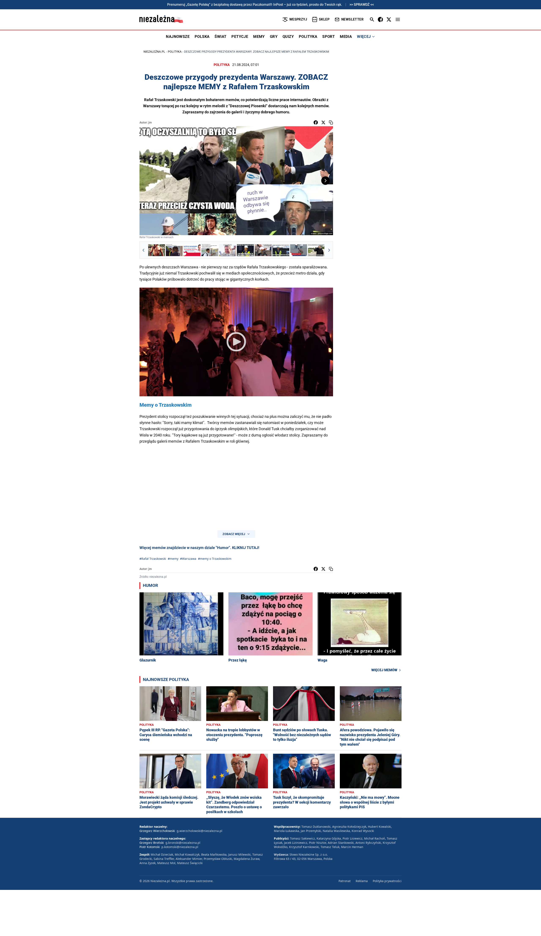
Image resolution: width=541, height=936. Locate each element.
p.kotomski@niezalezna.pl (179, 847)
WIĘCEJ (364, 36)
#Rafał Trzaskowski (152, 559)
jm (150, 122)
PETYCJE (239, 36)
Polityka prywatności (387, 881)
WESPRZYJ (298, 19)
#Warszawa (188, 559)
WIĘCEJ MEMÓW (384, 670)
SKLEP (324, 19)
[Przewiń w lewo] (143, 250)
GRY (273, 36)
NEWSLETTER (352, 19)
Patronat (345, 881)
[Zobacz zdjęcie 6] (245, 250)
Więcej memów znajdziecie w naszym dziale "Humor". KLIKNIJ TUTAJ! (199, 547)
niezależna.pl (154, 51)
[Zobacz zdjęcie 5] (227, 250)
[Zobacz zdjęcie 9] (298, 250)
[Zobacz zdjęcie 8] (280, 250)
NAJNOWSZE (178, 36)
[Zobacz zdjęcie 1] (156, 250)
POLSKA (202, 36)
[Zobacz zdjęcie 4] (209, 250)
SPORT (328, 36)
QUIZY (288, 36)
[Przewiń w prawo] (329, 250)
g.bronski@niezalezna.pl (182, 843)
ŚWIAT (220, 36)
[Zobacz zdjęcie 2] (174, 250)
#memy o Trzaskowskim (214, 559)
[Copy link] (331, 122)
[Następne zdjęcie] (325, 180)
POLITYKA (308, 36)
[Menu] (398, 19)
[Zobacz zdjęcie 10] (316, 250)
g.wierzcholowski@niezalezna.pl (199, 831)
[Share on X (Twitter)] (323, 122)
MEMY (259, 36)
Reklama (362, 881)
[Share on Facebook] (316, 122)
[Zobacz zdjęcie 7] (263, 250)
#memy (173, 559)
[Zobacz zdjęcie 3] (192, 250)
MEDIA (346, 36)
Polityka (175, 51)
